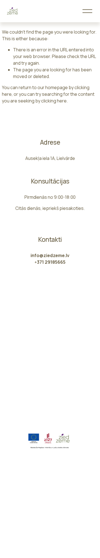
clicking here (54, 101)
